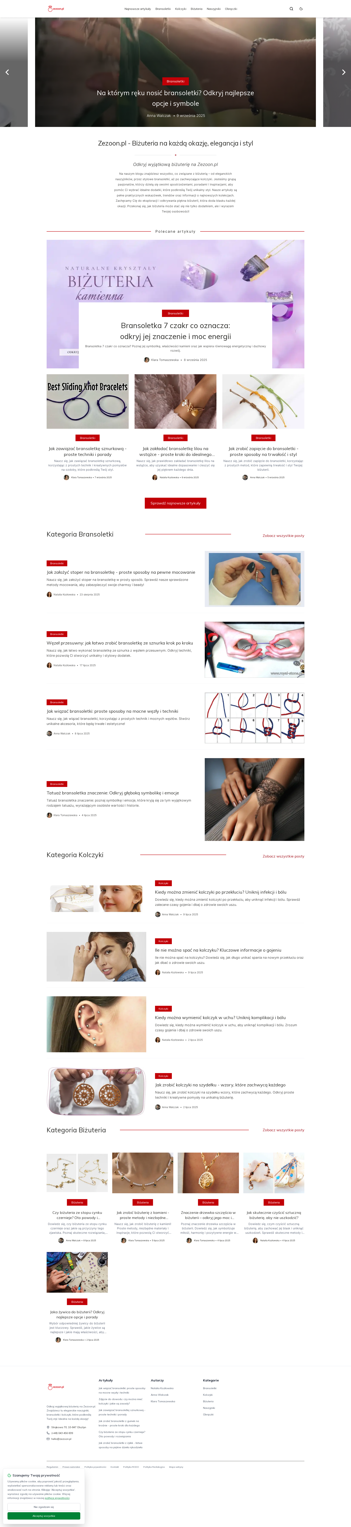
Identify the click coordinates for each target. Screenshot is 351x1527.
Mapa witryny (176, 1467)
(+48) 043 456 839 (62, 1433)
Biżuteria (196, 9)
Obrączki (231, 9)
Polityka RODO (131, 1467)
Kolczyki (180, 9)
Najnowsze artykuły (137, 9)
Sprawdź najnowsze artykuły (176, 503)
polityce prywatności (57, 1498)
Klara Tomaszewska (163, 1401)
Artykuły (106, 1380)
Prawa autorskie (71, 1467)
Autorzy (157, 1380)
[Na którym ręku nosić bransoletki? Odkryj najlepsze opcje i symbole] (175, 72)
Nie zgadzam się (44, 1507)
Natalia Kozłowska (162, 1388)
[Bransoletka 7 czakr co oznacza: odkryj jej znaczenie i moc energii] (175, 304)
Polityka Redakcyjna (154, 1467)
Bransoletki (163, 9)
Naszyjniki (214, 9)
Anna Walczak (160, 1394)
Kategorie (211, 1380)
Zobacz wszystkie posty (283, 535)
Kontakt (115, 1467)
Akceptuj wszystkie (44, 1516)
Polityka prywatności (95, 1467)
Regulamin (52, 1467)
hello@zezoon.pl (61, 1439)
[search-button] (291, 9)
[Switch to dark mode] (301, 8)
